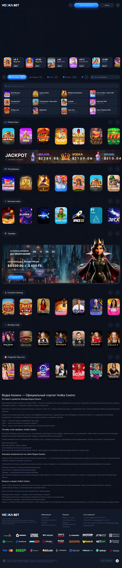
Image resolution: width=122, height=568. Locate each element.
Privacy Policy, (114, 523)
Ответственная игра (68, 520)
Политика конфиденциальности (69, 523)
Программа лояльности (49, 520)
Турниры (44, 522)
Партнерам (66, 526)
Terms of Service (89, 525)
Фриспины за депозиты (48, 525)
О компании (45, 517)
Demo (8, 146)
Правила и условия (68, 517)
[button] (4, 77)
